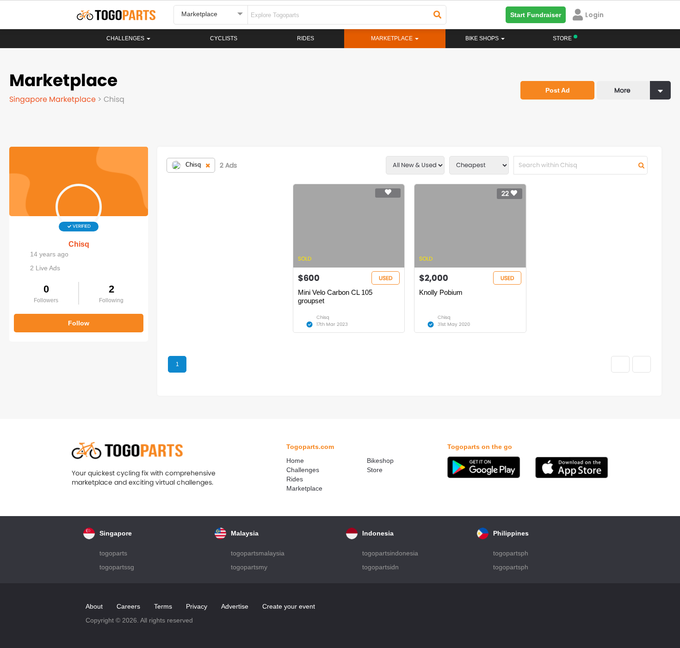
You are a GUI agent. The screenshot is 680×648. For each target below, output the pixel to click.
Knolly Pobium (441, 292)
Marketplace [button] (392, 38)
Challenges (126, 38)
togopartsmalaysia (257, 553)
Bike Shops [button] (482, 38)
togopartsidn (380, 567)
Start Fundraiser (535, 15)
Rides (305, 38)
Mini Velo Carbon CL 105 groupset (335, 296)
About (94, 606)
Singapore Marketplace (53, 99)
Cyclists (223, 38)
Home (295, 460)
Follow (78, 323)
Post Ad (557, 90)
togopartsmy (249, 567)
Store (375, 470)
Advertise (234, 606)
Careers (128, 606)
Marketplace (304, 488)
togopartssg (116, 567)
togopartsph (510, 553)
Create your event (288, 606)
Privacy (196, 606)
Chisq (78, 244)
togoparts (113, 553)
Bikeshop (380, 460)
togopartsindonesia (390, 553)
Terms (163, 606)
